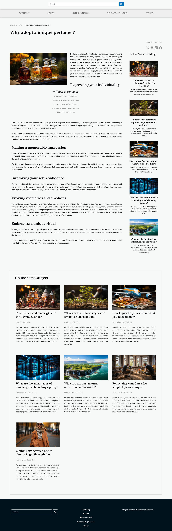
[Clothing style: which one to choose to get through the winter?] (38, 434)
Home (12, 25)
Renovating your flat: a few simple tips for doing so (129, 385)
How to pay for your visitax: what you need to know (144, 162)
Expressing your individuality (65, 96)
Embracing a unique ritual (66, 112)
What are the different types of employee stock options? (144, 122)
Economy (24, 13)
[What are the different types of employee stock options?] (144, 108)
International (81, 13)
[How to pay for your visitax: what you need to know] (144, 149)
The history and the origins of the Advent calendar (144, 83)
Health (51, 13)
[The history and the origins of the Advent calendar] (144, 69)
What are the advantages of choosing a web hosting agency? (144, 200)
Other (149, 13)
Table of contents (67, 92)
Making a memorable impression (65, 100)
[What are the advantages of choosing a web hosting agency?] (144, 186)
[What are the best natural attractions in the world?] (144, 227)
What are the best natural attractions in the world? (144, 240)
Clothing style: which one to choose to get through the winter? (34, 454)
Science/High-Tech (118, 13)
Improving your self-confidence (65, 104)
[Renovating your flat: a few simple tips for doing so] (134, 367)
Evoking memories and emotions (65, 108)
